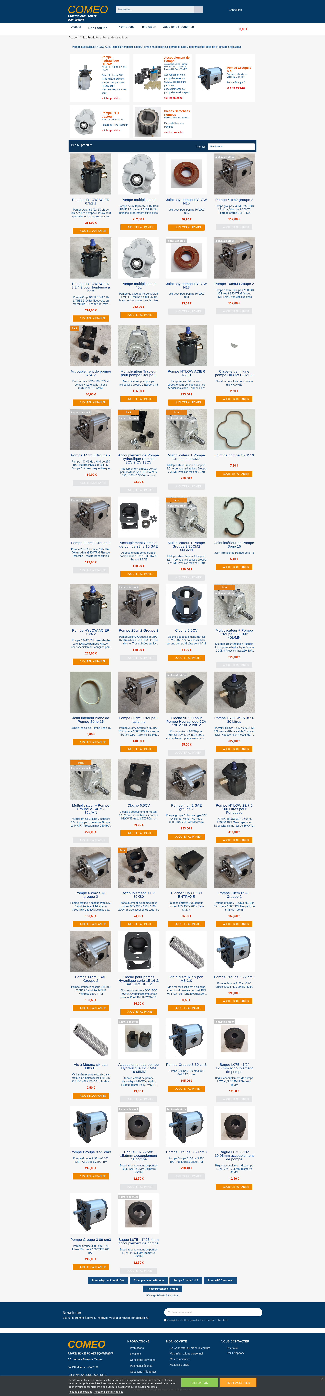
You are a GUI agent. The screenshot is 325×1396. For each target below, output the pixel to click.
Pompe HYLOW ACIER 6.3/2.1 (90, 201)
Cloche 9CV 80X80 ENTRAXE (186, 894)
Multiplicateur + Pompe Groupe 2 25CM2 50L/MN (186, 546)
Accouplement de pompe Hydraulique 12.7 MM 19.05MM (138, 1068)
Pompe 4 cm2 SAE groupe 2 (186, 807)
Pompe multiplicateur (139, 200)
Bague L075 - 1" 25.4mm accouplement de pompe (138, 1241)
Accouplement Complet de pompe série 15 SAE (138, 544)
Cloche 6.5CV (186, 630)
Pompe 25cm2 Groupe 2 (138, 630)
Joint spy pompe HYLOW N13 (186, 285)
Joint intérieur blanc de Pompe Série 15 (90, 719)
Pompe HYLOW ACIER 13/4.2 (90, 632)
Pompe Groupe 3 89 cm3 (90, 1239)
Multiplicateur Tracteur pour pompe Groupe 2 (139, 373)
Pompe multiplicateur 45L (139, 285)
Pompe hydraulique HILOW (110, 60)
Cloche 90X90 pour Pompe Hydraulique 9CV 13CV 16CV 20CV (186, 721)
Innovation (148, 27)
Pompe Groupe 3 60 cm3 (186, 1152)
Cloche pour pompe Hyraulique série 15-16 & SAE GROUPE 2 (138, 980)
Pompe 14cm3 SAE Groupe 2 (91, 978)
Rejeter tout (200, 1383)
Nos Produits (97, 28)
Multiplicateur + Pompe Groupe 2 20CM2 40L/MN (234, 633)
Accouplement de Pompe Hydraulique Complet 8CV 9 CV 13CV (138, 458)
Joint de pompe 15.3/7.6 (234, 455)
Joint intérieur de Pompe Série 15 (234, 544)
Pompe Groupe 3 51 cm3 (90, 1152)
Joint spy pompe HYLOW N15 (186, 201)
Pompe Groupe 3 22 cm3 (234, 977)
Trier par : (201, 146)
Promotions (126, 27)
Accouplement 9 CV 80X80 (139, 894)
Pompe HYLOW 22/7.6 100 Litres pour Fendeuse (234, 808)
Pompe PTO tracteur (110, 114)
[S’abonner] (258, 1312)
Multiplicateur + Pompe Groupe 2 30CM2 (186, 457)
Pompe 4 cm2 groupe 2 (234, 200)
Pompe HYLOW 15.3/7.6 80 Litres (234, 719)
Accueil (76, 27)
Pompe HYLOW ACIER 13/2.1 (186, 373)
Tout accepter (238, 1383)
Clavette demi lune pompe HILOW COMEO (234, 373)
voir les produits (111, 98)
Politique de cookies (80, 1391)
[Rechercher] (198, 9)
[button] (238, 29)
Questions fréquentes (178, 27)
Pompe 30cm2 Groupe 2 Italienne (138, 719)
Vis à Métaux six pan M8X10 (186, 978)
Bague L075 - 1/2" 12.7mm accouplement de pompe (234, 1068)
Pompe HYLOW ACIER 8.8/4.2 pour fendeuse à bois (90, 287)
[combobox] (153, 9)
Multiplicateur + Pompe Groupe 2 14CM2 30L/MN (90, 808)
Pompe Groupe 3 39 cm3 (186, 1064)
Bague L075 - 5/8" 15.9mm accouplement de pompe (138, 1155)
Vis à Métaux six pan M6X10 (91, 1066)
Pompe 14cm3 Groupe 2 (91, 455)
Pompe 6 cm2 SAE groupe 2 (90, 894)
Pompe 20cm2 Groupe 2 (91, 543)
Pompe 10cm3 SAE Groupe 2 (234, 894)
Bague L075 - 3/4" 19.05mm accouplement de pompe (234, 1155)
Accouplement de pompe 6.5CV (91, 373)
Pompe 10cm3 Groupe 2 (234, 284)
